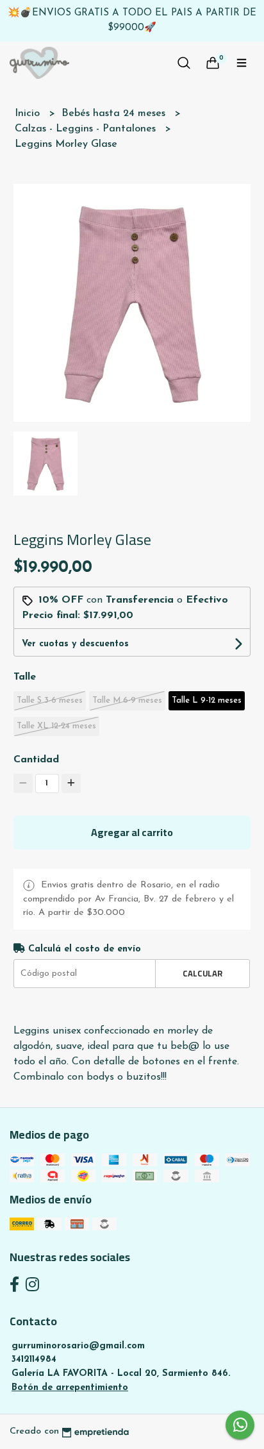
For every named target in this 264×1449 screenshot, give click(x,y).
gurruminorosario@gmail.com (78, 1346)
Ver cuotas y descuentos (75, 644)
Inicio (29, 113)
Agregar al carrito (132, 832)
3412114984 (34, 1359)
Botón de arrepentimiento (70, 1388)
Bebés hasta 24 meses (115, 113)
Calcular (202, 973)
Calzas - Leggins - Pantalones (87, 129)
